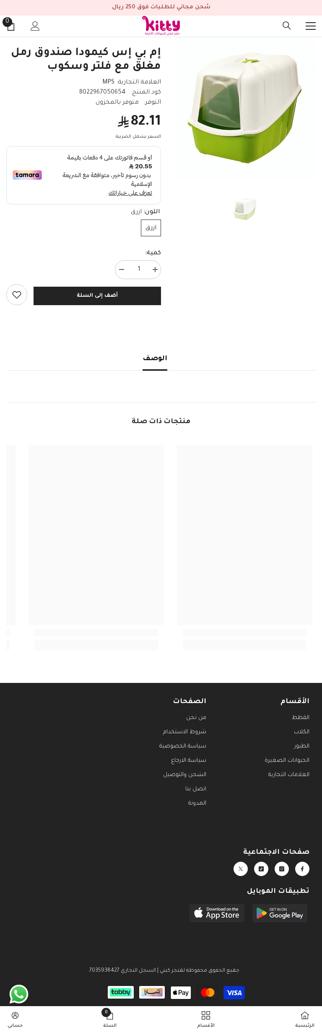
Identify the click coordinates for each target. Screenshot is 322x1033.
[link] (16, 294)
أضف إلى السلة (97, 296)
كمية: (153, 253)
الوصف (155, 359)
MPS (108, 82)
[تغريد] (241, 869)
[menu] (311, 26)
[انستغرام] (282, 869)
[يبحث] (287, 26)
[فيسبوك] (302, 869)
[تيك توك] (261, 869)
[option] (245, 108)
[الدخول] (35, 26)
